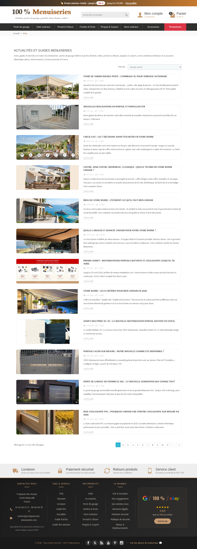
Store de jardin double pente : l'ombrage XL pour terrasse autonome (125, 76)
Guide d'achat (61, 519)
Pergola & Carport (109, 27)
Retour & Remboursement (120, 526)
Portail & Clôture (65, 27)
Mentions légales (120, 509)
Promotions (175, 27)
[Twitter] (95, 542)
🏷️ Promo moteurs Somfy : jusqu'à (98, 3)
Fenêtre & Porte (87, 27)
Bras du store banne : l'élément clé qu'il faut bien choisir (118, 200)
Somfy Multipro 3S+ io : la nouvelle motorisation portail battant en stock (129, 320)
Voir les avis (162, 521)
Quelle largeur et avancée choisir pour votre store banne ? (119, 230)
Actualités (61, 514)
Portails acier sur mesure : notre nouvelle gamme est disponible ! (123, 351)
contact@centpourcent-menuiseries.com (28, 518)
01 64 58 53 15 (22, 507)
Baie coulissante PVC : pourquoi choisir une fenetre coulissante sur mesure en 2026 (131, 413)
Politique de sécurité (120, 519)
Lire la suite (88, 97)
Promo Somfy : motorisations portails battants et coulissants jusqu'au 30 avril (129, 262)
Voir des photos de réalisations (144, 542)
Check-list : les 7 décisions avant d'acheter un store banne (118, 136)
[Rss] (101, 542)
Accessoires (153, 27)
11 (167, 445)
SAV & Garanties (120, 493)
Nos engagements (120, 498)
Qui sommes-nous (120, 503)
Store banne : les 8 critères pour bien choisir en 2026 (115, 290)
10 (162, 445)
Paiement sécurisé (120, 514)
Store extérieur (131, 27)
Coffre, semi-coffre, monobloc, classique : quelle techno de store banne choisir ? (127, 168)
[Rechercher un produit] (126, 15)
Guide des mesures (61, 524)
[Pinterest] (115, 542)
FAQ (61, 493)
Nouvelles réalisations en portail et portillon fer (114, 106)
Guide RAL (61, 509)
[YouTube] (108, 542)
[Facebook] (88, 542)
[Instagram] (121, 542)
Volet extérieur (43, 27)
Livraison (61, 503)
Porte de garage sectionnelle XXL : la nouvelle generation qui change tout (129, 381)
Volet (90, 493)
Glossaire (61, 498)
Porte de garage (22, 27)
